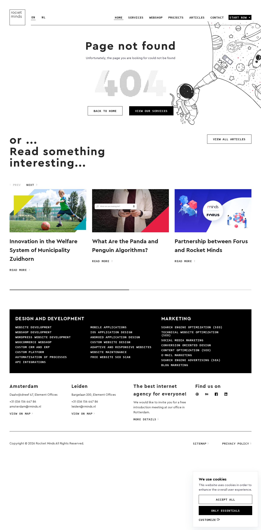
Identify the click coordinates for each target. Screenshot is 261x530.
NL (43, 17)
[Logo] (17, 17)
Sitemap (199, 443)
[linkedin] (226, 394)
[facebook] (216, 394)
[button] (31, 184)
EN (33, 17)
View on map (20, 413)
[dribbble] (197, 394)
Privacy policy (235, 443)
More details (144, 419)
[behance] (207, 394)
